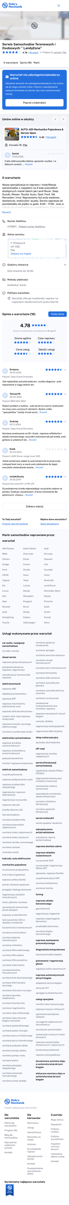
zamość (57, 52)
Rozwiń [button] (6, 212)
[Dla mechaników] (59, 5)
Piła (64, 52)
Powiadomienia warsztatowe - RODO (35, 1171)
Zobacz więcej (34, 506)
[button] (58, 1155)
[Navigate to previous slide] (55, 119)
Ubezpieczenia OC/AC (34, 1157)
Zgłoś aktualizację (49, 524)
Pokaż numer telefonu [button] (32, 226)
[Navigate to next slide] (63, 119)
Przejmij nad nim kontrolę (15, 524)
